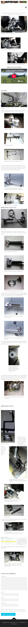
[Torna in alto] (14, 619)
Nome (3, 592)
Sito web (3, 603)
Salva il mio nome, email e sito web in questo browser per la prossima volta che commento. (13, 610)
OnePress (23, 622)
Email (3, 597)
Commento (4, 576)
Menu (26, 7)
